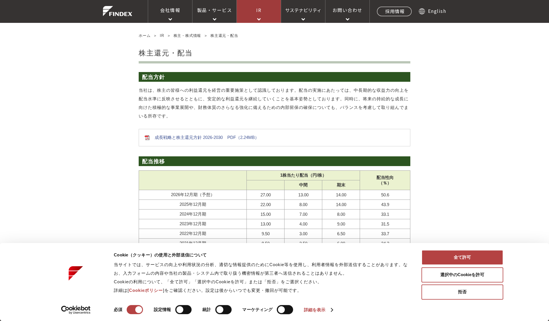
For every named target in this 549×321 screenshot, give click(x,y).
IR (258, 10)
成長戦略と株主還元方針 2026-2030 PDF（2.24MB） (207, 137)
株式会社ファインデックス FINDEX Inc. (117, 11)
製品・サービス (214, 10)
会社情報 (170, 10)
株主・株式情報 (187, 35)
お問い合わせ (348, 10)
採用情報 (395, 11)
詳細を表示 (315, 309)
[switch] (183, 309)
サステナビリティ (303, 10)
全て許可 (462, 257)
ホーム (144, 35)
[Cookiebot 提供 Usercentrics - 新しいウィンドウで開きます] (76, 310)
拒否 (462, 291)
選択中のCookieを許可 (462, 274)
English (437, 10)
